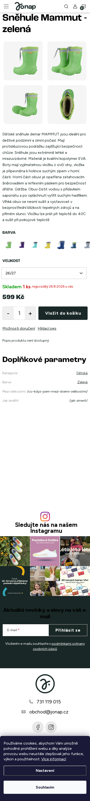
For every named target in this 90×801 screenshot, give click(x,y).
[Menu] (6, 6)
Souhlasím (45, 787)
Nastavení (45, 770)
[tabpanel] (22, 245)
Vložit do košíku (63, 313)
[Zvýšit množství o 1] (30, 313)
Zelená (82, 382)
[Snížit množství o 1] (8, 313)
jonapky (51, 727)
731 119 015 (49, 702)
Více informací (53, 759)
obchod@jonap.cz (48, 712)
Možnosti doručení (18, 328)
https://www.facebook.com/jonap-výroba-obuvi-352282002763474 (38, 727)
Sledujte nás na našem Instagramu (46, 528)
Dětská (82, 373)
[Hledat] (66, 6)
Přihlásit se (68, 630)
